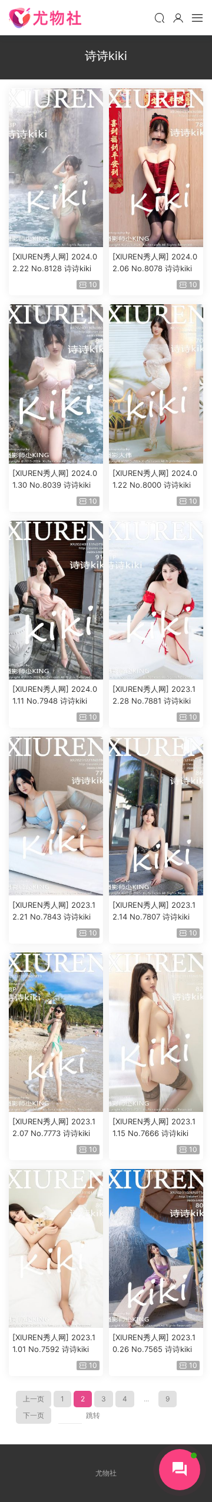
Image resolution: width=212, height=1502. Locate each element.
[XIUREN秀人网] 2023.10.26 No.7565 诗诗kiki (154, 1343)
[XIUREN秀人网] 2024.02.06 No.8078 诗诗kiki (154, 262)
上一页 (33, 1398)
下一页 (33, 1415)
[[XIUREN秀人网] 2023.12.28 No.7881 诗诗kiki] (156, 600)
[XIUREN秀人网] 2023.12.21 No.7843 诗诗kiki (53, 910)
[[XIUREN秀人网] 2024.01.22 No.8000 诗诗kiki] (156, 383)
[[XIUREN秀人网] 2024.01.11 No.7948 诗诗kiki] (56, 600)
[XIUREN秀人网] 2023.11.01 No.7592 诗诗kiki (53, 1343)
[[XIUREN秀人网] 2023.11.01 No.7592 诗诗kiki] (56, 1248)
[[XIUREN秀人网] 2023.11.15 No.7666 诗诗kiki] (156, 1032)
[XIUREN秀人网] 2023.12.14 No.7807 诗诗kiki (154, 910)
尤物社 (45, 17)
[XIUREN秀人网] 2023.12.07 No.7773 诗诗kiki (53, 1127)
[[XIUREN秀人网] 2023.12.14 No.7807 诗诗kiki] (156, 816)
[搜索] (159, 17)
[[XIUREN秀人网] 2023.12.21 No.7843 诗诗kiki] (56, 816)
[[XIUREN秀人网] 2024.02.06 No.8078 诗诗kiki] (156, 167)
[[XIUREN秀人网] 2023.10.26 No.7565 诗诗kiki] (156, 1248)
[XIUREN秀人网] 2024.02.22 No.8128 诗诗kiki (54, 262)
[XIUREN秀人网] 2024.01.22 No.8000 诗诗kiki (154, 478)
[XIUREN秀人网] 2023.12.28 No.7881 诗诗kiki (154, 694)
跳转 (93, 1415)
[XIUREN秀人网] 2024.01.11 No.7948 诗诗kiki (54, 694)
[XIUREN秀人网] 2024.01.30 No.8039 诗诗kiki (54, 478)
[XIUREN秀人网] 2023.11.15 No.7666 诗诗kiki (154, 1127)
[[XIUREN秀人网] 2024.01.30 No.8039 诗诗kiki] (56, 383)
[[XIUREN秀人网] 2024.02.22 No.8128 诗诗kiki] (56, 167)
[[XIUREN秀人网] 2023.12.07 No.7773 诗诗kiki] (56, 1032)
